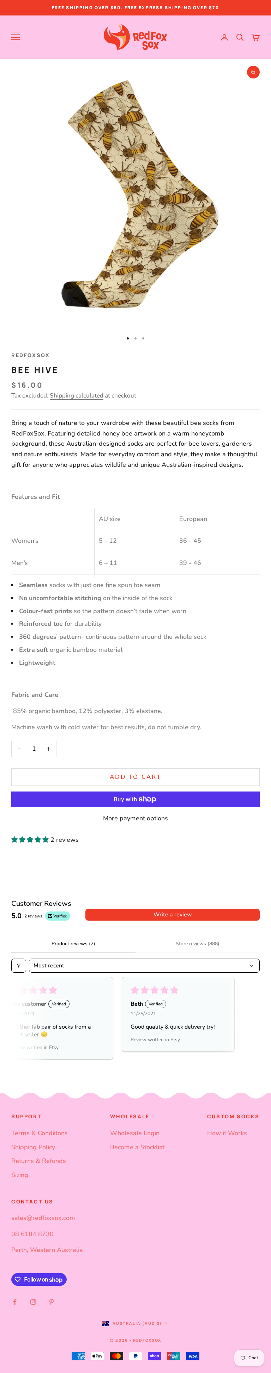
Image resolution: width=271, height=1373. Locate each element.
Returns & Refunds (38, 1161)
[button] (30, 839)
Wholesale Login (134, 1133)
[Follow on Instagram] (33, 1301)
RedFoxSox (30, 355)
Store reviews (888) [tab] (197, 943)
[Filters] (18, 966)
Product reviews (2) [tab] (73, 943)
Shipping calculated (76, 396)
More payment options (135, 818)
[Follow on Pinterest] (51, 1301)
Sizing (19, 1175)
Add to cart (135, 777)
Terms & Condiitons (39, 1133)
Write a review (172, 914)
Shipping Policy (33, 1147)
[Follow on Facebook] (14, 1301)
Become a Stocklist (137, 1147)
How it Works (227, 1133)
